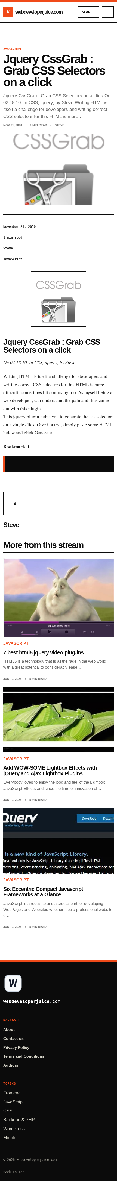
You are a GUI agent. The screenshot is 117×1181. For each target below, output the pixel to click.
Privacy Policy (16, 1048)
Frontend (12, 1093)
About (9, 1030)
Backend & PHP (19, 1119)
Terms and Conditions (23, 1056)
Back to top (13, 1172)
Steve (59, 125)
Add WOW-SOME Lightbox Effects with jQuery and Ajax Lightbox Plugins (50, 770)
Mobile (9, 1137)
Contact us (13, 1039)
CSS (38, 362)
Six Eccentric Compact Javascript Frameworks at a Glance (43, 891)
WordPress (14, 1128)
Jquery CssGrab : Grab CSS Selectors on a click (51, 346)
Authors (10, 1065)
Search (88, 12)
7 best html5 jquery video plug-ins (43, 652)
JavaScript (13, 1102)
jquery (51, 362)
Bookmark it (16, 446)
